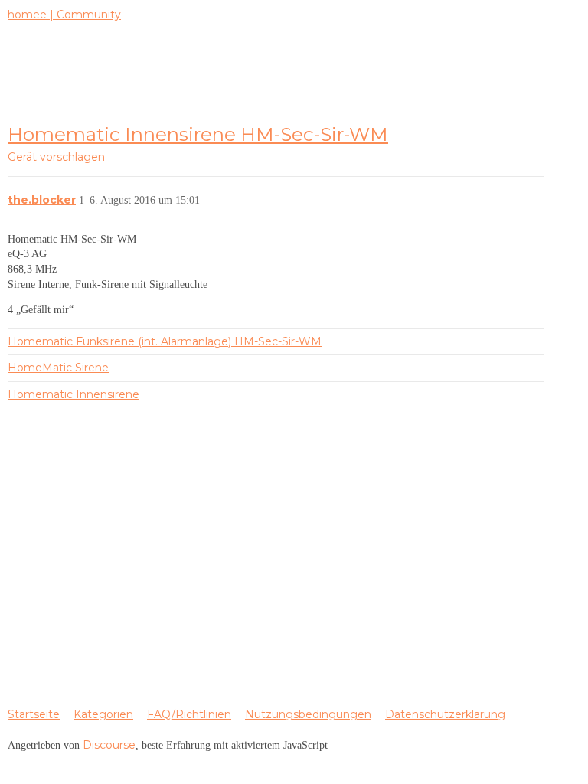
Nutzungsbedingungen (308, 714)
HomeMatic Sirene (58, 367)
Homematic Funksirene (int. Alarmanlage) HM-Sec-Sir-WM (165, 341)
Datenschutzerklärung (445, 714)
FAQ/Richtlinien (189, 714)
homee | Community (64, 14)
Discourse (109, 745)
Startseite (34, 714)
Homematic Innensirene (73, 394)
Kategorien (103, 714)
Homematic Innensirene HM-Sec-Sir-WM (198, 133)
